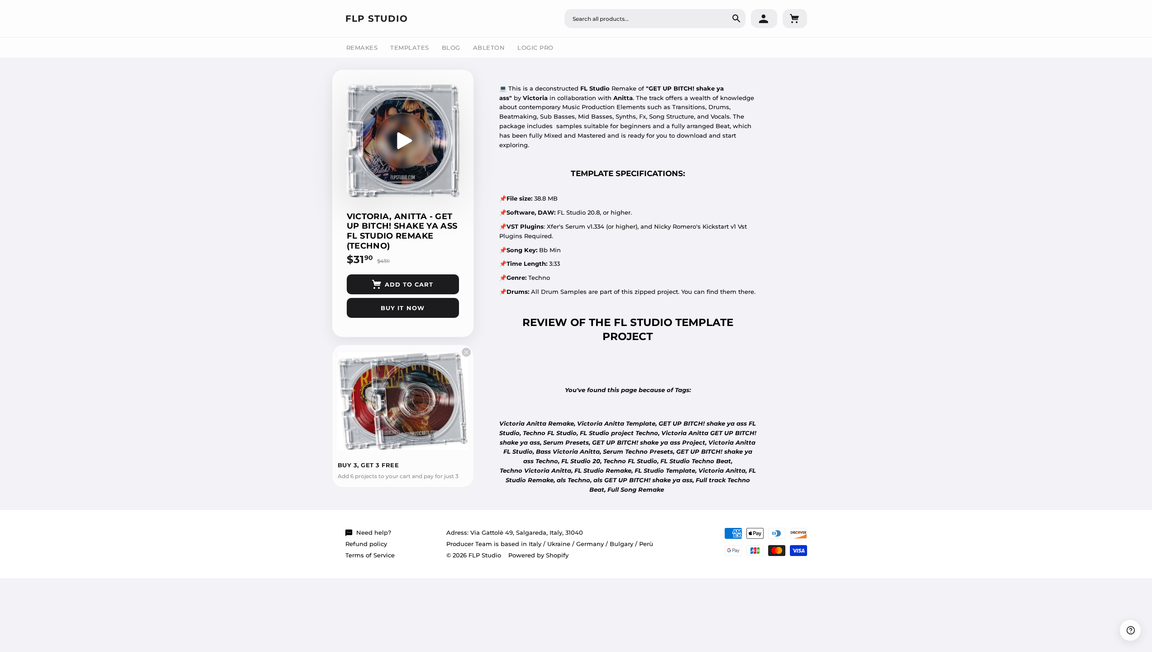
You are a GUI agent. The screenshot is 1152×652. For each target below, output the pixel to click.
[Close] (466, 352)
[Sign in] (764, 18)
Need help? (373, 532)
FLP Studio (376, 18)
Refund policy (366, 543)
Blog (451, 47)
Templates (409, 47)
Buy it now (402, 308)
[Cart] (795, 18)
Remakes (362, 47)
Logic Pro (535, 47)
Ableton (489, 47)
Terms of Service (370, 555)
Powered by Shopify (538, 555)
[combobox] (655, 18)
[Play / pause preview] (403, 141)
